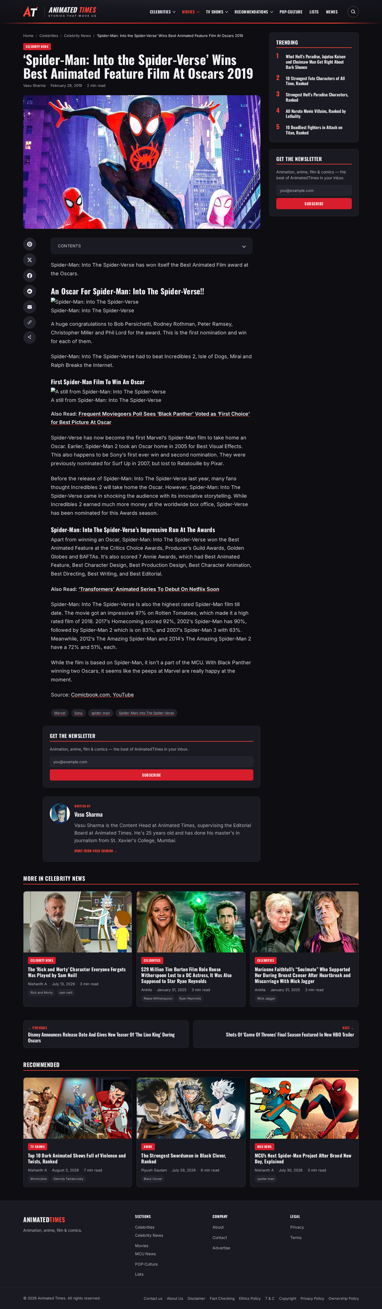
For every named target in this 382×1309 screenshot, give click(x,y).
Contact (220, 1237)
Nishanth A (37, 984)
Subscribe (151, 775)
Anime (148, 1146)
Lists (314, 12)
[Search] (353, 11)
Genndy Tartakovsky (68, 1179)
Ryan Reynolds (190, 998)
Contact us (153, 1298)
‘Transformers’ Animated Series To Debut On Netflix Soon (149, 589)
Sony (78, 713)
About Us (175, 1298)
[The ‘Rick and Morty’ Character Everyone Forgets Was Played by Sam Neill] (77, 921)
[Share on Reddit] (29, 291)
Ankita (146, 989)
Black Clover (153, 1179)
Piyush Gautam (154, 1170)
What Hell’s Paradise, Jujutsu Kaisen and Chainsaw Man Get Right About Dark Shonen (315, 62)
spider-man (100, 713)
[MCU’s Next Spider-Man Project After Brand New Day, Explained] (304, 1108)
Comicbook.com (90, 695)
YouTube (123, 695)
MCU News (264, 1146)
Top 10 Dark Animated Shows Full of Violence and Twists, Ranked (77, 1158)
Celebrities (160, 12)
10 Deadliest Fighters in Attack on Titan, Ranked (314, 130)
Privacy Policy (312, 1298)
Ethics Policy (250, 1298)
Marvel (59, 713)
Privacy (297, 1227)
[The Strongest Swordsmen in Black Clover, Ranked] (191, 1108)
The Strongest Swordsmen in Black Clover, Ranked (183, 1158)
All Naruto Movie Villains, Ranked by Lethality (316, 113)
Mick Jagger (266, 998)
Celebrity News (77, 35)
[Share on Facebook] (29, 275)
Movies (188, 12)
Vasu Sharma (34, 85)
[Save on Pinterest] (29, 244)
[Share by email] (29, 307)
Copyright (287, 1298)
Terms (295, 1237)
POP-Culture (291, 12)
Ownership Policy (344, 1298)
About (218, 1227)
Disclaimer (196, 1298)
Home (28, 35)
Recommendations (251, 12)
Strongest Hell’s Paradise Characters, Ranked (317, 97)
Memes (332, 12)
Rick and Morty (41, 993)
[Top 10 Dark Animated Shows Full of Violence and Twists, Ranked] (77, 1108)
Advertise (221, 1247)
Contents (69, 245)
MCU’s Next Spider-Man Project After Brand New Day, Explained (303, 1158)
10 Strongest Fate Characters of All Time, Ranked (315, 81)
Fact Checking (222, 1298)
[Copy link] (29, 322)
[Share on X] (29, 259)
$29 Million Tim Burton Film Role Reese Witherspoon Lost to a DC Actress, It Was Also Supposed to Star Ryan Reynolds (186, 975)
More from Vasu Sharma (96, 850)
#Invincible (38, 1179)
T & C (270, 1298)
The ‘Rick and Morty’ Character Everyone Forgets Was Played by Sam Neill (77, 972)
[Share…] (29, 337)
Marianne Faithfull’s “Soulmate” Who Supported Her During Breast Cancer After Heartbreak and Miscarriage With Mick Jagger (303, 975)
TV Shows (214, 12)
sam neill (65, 993)
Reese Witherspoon (158, 998)
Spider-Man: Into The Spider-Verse (146, 713)
